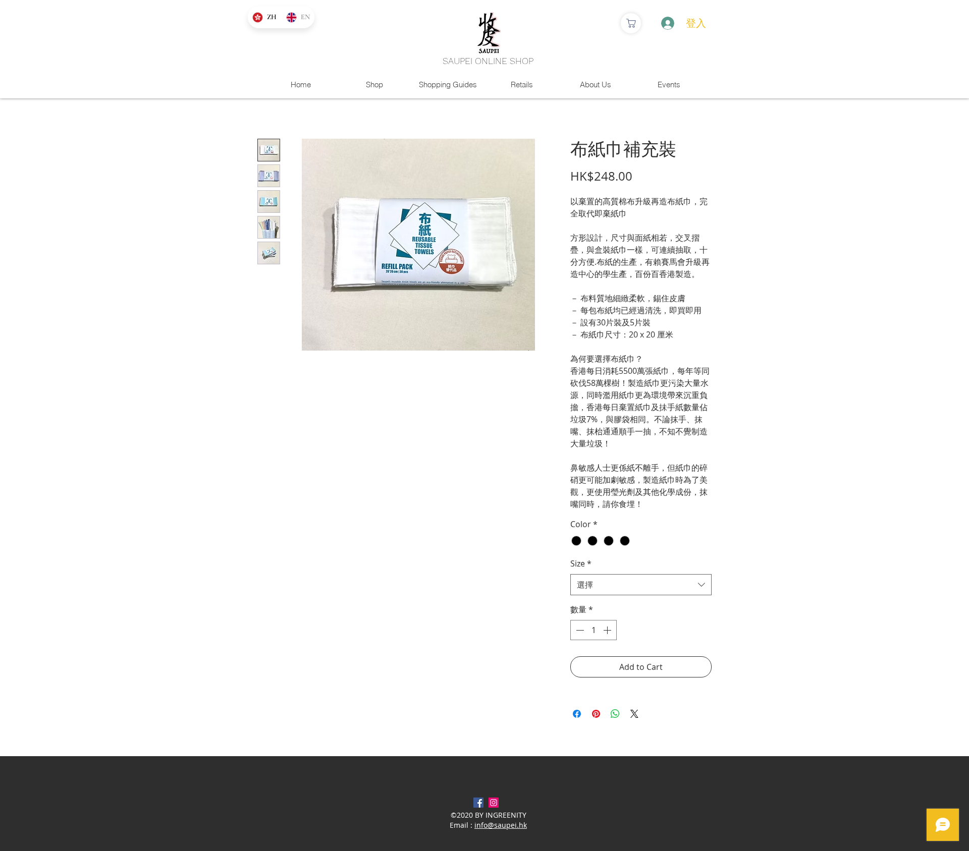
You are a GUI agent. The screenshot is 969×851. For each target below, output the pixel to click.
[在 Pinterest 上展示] (596, 714)
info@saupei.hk (500, 825)
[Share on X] (634, 714)
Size (580, 563)
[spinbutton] (593, 630)
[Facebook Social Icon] (478, 803)
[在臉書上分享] (577, 714)
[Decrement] (579, 630)
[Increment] (608, 630)
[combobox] (641, 585)
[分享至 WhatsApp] (615, 714)
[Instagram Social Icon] (494, 803)
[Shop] (631, 23)
